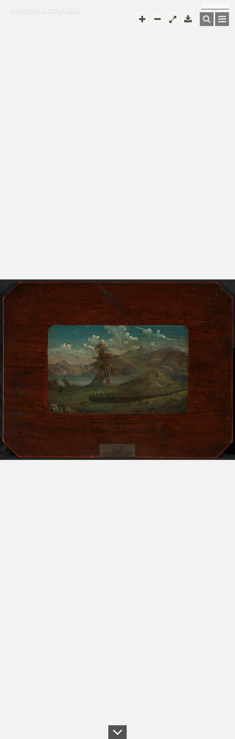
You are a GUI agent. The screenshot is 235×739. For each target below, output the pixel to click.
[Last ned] (188, 19)
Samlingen (215, 5)
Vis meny (222, 19)
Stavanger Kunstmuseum (44, 10)
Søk (207, 19)
